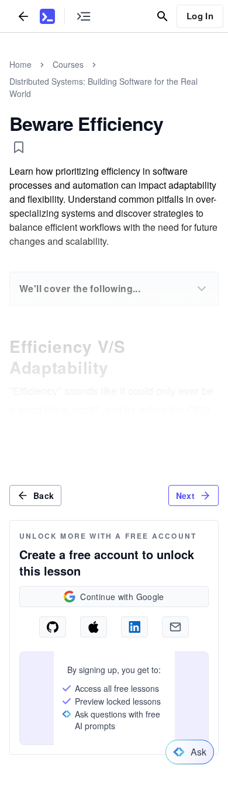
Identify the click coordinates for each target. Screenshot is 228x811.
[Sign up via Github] (52, 626)
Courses (68, 64)
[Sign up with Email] (175, 626)
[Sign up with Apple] (93, 626)
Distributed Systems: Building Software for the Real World (103, 87)
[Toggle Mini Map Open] (84, 16)
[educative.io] (47, 16)
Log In (199, 15)
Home (20, 64)
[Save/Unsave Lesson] (18, 147)
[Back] (23, 16)
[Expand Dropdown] (202, 289)
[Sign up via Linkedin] (134, 626)
